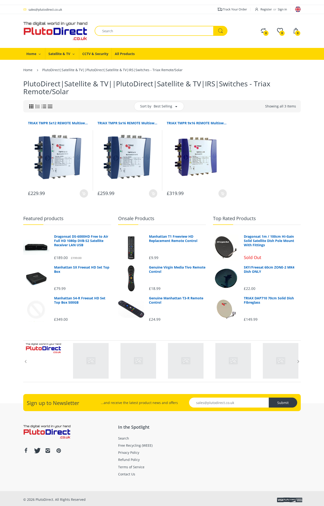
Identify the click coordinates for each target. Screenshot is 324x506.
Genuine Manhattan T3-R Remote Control (176, 300)
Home (27, 70)
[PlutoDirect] (55, 30)
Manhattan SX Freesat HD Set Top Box (81, 269)
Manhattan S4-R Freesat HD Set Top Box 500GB (79, 300)
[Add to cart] (84, 193)
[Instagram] (47, 450)
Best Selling (163, 106)
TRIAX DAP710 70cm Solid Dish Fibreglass (269, 300)
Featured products (43, 218)
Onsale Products (136, 218)
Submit (283, 402)
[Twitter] (36, 450)
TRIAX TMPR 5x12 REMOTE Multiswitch (58, 123)
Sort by (145, 106)
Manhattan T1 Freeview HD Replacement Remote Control (173, 238)
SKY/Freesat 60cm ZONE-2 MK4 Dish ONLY (269, 269)
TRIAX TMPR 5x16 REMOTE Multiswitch (127, 123)
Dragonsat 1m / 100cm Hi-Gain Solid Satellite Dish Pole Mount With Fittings (269, 240)
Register (266, 9)
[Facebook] (25, 450)
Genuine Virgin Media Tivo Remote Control (177, 269)
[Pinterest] (58, 450)
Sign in (282, 9)
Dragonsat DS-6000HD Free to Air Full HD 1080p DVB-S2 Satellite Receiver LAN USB (81, 240)
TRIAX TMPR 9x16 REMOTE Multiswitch (197, 123)
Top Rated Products (234, 218)
